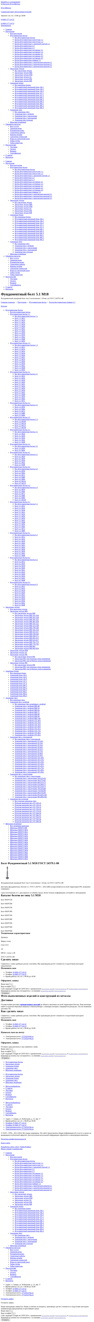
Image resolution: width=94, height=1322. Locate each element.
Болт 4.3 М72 (20, 494)
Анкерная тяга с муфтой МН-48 (27, 706)
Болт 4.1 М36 (20, 461)
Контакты (9, 157)
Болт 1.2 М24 (20, 360)
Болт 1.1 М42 (20, 337)
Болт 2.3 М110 (20, 424)
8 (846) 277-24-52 (7, 20)
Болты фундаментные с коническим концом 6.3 (33, 67)
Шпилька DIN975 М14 (19, 834)
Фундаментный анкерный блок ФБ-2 (29, 106)
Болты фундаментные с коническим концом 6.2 (33, 64)
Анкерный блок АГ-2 (18, 683)
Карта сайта (5, 1143)
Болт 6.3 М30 (20, 599)
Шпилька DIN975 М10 (19, 830)
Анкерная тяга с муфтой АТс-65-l (28, 729)
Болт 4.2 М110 (20, 481)
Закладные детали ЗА (23, 77)
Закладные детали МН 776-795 (27, 644)
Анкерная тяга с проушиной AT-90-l (29, 756)
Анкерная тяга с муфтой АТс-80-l (28, 733)
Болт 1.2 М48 (20, 368)
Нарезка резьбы (16, 135)
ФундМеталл (6, 8)
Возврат (13, 151)
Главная (9, 29)
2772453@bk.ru (27, 1036)
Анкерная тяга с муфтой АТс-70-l (28, 731)
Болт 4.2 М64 (20, 473)
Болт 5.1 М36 (20, 518)
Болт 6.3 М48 (20, 605)
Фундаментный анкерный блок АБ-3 (29, 91)
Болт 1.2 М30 (20, 362)
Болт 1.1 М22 (20, 329)
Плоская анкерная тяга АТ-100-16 (28, 803)
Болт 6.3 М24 (20, 597)
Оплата (13, 149)
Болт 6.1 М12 (20, 537)
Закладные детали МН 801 (25, 646)
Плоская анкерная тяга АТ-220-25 (28, 818)
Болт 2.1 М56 (20, 397)
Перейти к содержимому (10, 2)
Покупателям (11, 145)
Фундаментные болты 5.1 (20, 502)
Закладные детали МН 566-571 (27, 636)
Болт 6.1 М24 (20, 547)
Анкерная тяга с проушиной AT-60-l (29, 747)
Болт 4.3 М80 (20, 496)
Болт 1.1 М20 (20, 327)
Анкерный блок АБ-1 (18, 675)
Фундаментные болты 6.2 (20, 558)
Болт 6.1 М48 (20, 556)
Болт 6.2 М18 (20, 566)
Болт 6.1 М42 (20, 553)
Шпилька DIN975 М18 (19, 838)
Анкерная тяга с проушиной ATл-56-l (29, 762)
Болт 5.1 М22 (20, 512)
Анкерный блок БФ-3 (18, 690)
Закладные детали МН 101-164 (27, 615)
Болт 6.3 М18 (20, 591)
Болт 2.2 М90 (20, 415)
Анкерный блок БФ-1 (18, 686)
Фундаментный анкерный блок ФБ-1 (29, 104)
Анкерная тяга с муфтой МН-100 (27, 719)
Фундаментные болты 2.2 (20, 403)
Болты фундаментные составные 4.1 (29, 54)
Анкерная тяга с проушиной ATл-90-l (29, 772)
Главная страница (8, 302)
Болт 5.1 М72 (20, 529)
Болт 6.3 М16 (20, 589)
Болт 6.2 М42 (20, 578)
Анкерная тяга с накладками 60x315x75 (30, 782)
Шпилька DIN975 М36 (19, 848)
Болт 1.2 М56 (20, 370)
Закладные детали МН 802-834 (27, 648)
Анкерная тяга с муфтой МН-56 (27, 708)
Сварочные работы (17, 133)
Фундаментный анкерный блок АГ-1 (29, 93)
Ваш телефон (6, 986)
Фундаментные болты (18, 36)
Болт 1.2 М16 (20, 351)
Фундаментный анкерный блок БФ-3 (29, 102)
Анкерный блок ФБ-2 (18, 694)
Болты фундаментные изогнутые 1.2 (29, 42)
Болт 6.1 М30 (20, 549)
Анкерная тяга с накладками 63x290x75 (30, 785)
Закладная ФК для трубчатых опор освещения (33, 661)
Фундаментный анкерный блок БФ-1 (29, 97)
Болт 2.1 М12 (20, 376)
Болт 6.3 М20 (20, 593)
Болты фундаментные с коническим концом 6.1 (33, 62)
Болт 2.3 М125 (20, 426)
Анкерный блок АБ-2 (18, 677)
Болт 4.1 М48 (20, 465)
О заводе (9, 155)
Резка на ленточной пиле (20, 139)
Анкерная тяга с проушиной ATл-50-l (29, 760)
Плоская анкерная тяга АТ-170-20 (28, 811)
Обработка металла (13, 124)
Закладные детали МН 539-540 (27, 628)
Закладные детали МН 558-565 (27, 634)
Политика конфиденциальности (13, 1139)
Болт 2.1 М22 (20, 384)
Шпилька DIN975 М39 (19, 851)
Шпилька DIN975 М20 (19, 840)
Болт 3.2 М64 (20, 450)
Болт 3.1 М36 (20, 438)
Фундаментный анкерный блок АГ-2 (29, 95)
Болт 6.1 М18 (20, 541)
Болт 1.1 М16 (20, 322)
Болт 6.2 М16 (20, 564)
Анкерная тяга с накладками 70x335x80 (30, 789)
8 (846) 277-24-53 (7, 23)
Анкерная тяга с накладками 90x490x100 (31, 797)
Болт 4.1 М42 (20, 463)
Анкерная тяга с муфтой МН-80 (27, 714)
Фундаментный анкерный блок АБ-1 (29, 87)
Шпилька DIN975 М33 (19, 846)
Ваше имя (5, 984)
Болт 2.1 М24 (20, 386)
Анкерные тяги (16, 110)
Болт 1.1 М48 (20, 339)
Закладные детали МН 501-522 (27, 624)
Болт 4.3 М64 (20, 492)
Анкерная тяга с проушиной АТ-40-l (29, 741)
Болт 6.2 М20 (20, 568)
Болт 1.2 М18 (20, 353)
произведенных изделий (30, 1004)
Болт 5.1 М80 (20, 531)
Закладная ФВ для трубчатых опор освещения (33, 669)
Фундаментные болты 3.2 (20, 444)
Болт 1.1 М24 (20, 331)
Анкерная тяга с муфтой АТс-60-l (28, 727)
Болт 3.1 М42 (20, 440)
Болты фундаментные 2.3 (25, 48)
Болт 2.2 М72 (20, 411)
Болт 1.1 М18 (20, 324)
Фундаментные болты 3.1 (20, 430)
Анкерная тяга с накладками (26, 116)
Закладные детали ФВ (23, 81)
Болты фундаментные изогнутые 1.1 (29, 40)
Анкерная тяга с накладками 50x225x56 (30, 778)
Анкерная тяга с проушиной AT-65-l (29, 749)
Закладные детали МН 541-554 (27, 630)
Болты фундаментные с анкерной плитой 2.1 (32, 44)
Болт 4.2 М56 (20, 471)
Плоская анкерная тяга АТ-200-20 (28, 813)
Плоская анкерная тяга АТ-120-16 (28, 805)
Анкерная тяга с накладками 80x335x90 (30, 793)
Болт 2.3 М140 (20, 428)
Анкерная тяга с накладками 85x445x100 (31, 795)
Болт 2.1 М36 (20, 390)
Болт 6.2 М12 (20, 562)
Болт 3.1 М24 (20, 434)
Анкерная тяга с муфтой (24, 114)
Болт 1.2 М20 (20, 355)
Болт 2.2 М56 (20, 407)
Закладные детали (17, 69)
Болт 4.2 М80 (20, 477)
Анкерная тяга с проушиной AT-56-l (29, 745)
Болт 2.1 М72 (20, 401)
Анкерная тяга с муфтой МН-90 (27, 716)
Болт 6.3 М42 (20, 603)
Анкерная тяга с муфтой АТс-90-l (28, 735)
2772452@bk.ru (27, 1038)
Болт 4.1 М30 (20, 459)
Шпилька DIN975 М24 (19, 842)
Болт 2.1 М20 (20, 382)
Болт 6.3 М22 (20, 595)
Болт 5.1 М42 (20, 520)
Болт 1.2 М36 (20, 364)
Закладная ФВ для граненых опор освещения (32, 667)
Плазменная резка (17, 130)
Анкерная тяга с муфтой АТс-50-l (28, 723)
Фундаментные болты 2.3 (20, 417)
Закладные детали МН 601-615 (27, 638)
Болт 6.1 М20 (20, 543)
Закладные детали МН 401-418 (27, 622)
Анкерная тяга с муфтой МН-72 (27, 712)
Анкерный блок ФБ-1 (18, 692)
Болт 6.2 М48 (20, 580)
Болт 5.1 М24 (20, 514)
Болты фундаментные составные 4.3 (29, 58)
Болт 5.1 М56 (20, 525)
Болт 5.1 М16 (20, 508)
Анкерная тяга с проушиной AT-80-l (29, 754)
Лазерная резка (16, 128)
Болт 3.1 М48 (20, 442)
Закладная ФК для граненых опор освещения (32, 659)
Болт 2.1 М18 (20, 380)
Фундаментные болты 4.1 (20, 452)
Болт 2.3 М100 (20, 421)
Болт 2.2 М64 (20, 409)
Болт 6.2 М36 (20, 576)
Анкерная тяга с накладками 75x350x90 (30, 791)
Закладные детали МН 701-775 (27, 642)
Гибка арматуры (16, 143)
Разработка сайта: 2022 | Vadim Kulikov (16, 1147)
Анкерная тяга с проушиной (26, 118)
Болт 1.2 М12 (20, 347)
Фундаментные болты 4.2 (20, 467)
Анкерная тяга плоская (24, 120)
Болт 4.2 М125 (20, 483)
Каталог (4, 306)
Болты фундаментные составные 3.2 (29, 52)
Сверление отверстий (18, 137)
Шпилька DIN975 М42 (19, 853)
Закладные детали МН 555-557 (27, 632)
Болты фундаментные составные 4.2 (29, 56)
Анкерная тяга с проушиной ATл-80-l (29, 770)
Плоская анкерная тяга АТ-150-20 (28, 809)
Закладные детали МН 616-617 (27, 640)
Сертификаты (15, 153)
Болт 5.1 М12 (20, 506)
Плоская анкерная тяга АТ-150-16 (28, 807)
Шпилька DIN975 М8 (18, 828)
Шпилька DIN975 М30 (19, 844)
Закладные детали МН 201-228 (27, 617)
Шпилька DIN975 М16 (19, 836)
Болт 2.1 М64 (20, 399)
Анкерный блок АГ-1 (18, 681)
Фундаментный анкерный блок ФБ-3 (29, 108)
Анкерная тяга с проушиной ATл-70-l (29, 768)
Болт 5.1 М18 (20, 510)
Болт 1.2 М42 (20, 366)
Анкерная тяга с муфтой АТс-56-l (28, 725)
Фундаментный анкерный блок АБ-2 (29, 89)
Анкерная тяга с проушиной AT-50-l (29, 743)
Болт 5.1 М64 (20, 527)
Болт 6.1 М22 (20, 545)
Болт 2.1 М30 (20, 388)
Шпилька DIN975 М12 (19, 832)
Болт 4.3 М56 (20, 490)
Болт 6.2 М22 (20, 570)
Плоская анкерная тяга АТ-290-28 (28, 822)
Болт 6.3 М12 (20, 586)
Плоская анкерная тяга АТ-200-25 (28, 815)
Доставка (13, 147)
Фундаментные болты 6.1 (20, 533)
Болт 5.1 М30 (20, 516)
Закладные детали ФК (23, 79)
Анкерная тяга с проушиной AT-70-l (29, 752)
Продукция (10, 31)
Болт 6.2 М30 (20, 574)
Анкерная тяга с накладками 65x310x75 (30, 787)
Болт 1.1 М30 (20, 333)
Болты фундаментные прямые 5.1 (28, 60)
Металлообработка (13, 1086)
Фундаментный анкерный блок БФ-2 (29, 100)
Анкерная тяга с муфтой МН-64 (27, 710)
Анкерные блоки (16, 83)
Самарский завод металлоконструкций (16, 12)
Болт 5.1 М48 (20, 523)
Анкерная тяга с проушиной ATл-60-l (29, 764)
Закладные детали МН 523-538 (27, 626)
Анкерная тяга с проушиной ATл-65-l (29, 766)
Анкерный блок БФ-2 (18, 688)
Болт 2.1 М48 (20, 395)
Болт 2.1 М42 (20, 393)
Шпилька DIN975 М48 (19, 857)
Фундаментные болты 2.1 (20, 372)
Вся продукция (16, 33)
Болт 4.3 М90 (20, 498)
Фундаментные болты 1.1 (20, 314)
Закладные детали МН (23, 73)
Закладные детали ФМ (23, 75)
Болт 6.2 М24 (20, 572)
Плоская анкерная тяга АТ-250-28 (28, 820)
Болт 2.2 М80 (20, 413)
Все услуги (14, 126)
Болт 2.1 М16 (20, 378)
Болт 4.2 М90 (20, 479)
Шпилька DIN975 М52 (19, 859)
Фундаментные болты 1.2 (20, 343)
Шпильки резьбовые (18, 122)
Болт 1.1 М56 (20, 341)
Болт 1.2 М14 (20, 349)
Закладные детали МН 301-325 (27, 619)
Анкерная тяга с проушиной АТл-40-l (29, 758)
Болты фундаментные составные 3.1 (29, 50)
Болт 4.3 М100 (20, 500)
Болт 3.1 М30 (20, 436)
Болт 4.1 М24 (20, 457)
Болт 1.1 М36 (20, 335)
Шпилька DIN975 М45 (19, 855)
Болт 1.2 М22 (20, 357)
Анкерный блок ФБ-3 (18, 696)
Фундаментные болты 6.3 (20, 582)
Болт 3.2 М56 (20, 448)
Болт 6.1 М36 (20, 551)
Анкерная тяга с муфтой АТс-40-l (28, 721)
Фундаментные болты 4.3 (20, 485)
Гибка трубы (15, 141)
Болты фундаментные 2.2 (25, 46)
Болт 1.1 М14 (20, 320)
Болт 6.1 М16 (20, 539)
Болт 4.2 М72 (20, 475)
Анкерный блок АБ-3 (18, 679)
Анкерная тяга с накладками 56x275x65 (30, 780)
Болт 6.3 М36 (20, 601)
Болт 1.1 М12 (20, 318)
